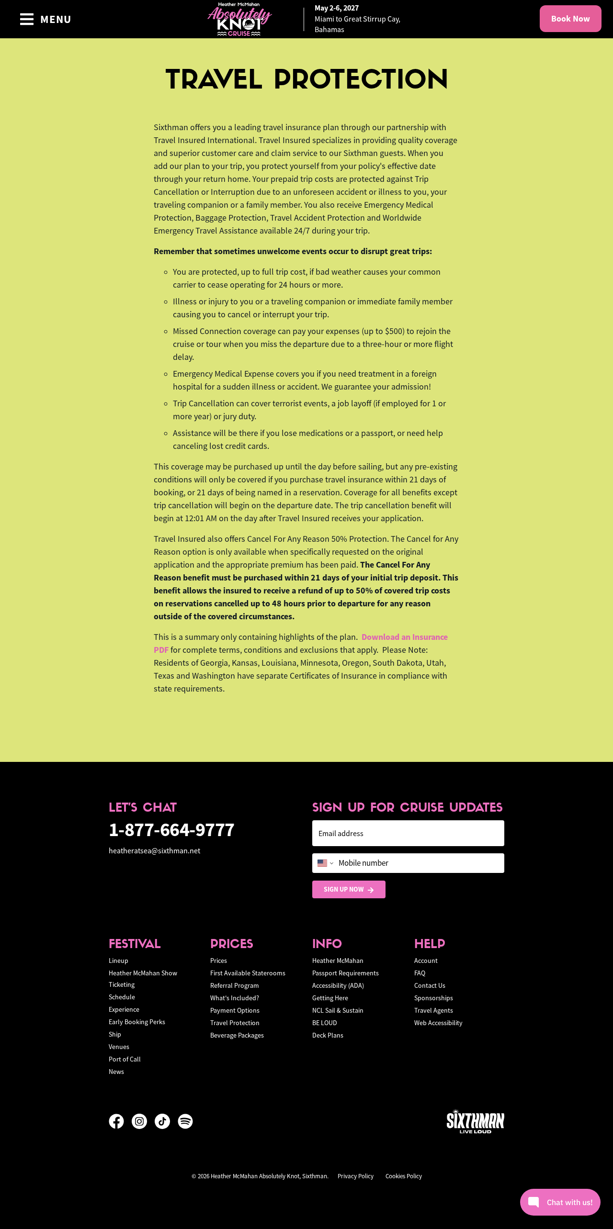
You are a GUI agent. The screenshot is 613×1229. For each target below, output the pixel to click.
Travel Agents (433, 1010)
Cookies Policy (404, 1176)
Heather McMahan (337, 960)
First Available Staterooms (247, 973)
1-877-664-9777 (172, 829)
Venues (119, 1046)
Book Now (570, 18)
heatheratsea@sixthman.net (154, 851)
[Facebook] (120, 1121)
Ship (115, 1034)
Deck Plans (327, 1035)
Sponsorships (433, 998)
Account (426, 960)
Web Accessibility (438, 1022)
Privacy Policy (356, 1176)
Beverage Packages (237, 1035)
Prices (218, 960)
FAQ (419, 973)
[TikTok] (166, 1121)
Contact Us (429, 985)
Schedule (122, 997)
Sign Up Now (343, 889)
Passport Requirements (345, 973)
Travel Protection (235, 1022)
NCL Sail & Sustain (337, 1010)
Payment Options (235, 1010)
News (116, 1071)
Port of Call (125, 1059)
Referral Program (234, 985)
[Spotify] (185, 1121)
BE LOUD (324, 1022)
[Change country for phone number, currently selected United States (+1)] (324, 863)
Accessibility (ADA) (338, 985)
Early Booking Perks (137, 1021)
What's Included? (234, 998)
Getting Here (330, 998)
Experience (124, 1009)
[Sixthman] (475, 1121)
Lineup (118, 960)
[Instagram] (143, 1121)
